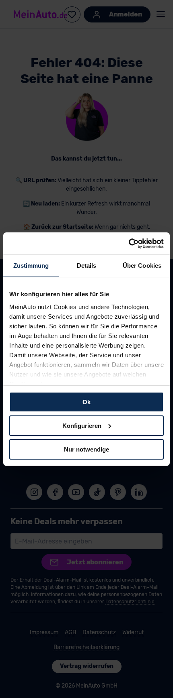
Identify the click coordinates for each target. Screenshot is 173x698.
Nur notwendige (86, 449)
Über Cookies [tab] (142, 265)
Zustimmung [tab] (31, 265)
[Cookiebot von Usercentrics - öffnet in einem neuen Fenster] (128, 243)
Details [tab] (87, 265)
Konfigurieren (81, 425)
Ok (86, 402)
